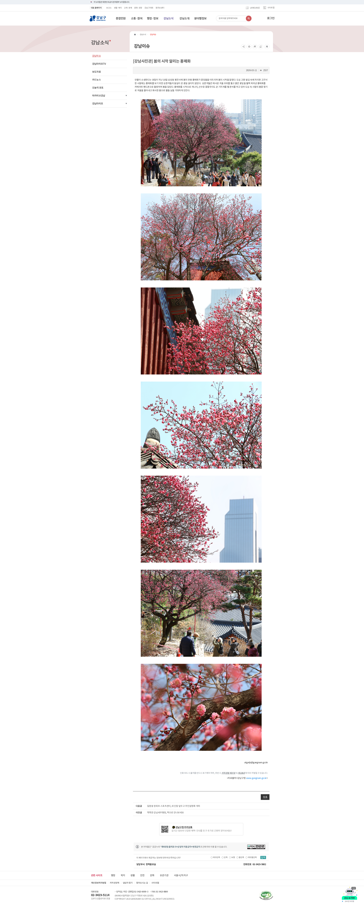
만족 (226, 857)
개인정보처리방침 (98, 883)
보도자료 (96, 71)
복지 (123, 875)
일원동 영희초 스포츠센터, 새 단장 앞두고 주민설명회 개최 (173, 806)
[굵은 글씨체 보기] (267, 46)
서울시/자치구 (181, 875)
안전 (142, 875)
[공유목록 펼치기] (243, 46)
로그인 (270, 18)
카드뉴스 (96, 79)
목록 (265, 797)
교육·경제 (128, 8)
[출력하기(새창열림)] (249, 46)
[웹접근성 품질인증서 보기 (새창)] (265, 895)
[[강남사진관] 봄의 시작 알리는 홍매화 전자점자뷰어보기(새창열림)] (255, 46)
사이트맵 (270, 8)
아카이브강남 (98, 95)
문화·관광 (138, 8)
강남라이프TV (99, 63)
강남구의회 (148, 8)
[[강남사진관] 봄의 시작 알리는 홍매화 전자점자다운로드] (260, 46)
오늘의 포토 (98, 87)
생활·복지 (118, 8)
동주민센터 (160, 8)
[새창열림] (256, 847)
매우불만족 (252, 857)
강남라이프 (97, 103)
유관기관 (164, 875)
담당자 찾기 (128, 883)
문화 (152, 875)
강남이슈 (96, 55)
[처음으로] (135, 34)
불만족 (241, 857)
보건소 (108, 8)
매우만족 (216, 857)
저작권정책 (114, 883)
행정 (113, 875)
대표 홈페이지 (96, 8)
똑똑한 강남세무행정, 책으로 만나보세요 (165, 812)
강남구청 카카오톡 (184, 827)
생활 (132, 875)
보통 (233, 857)
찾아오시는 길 (142, 883)
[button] (121, 18)
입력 (263, 857)
